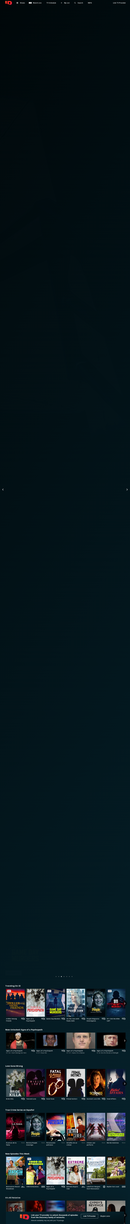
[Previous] (3, 489)
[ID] (9, 3)
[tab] (58, 976)
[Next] (127, 489)
